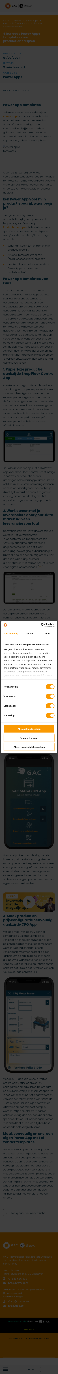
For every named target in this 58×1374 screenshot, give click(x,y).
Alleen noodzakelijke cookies (29, 747)
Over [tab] (47, 633)
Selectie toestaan (29, 738)
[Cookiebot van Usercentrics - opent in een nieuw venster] (41, 625)
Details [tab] (29, 633)
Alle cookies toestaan (29, 729)
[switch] (50, 696)
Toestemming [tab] (11, 633)
